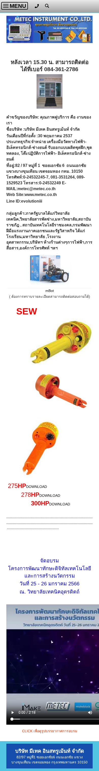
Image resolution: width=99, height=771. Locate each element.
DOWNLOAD (36, 487)
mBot (49, 291)
